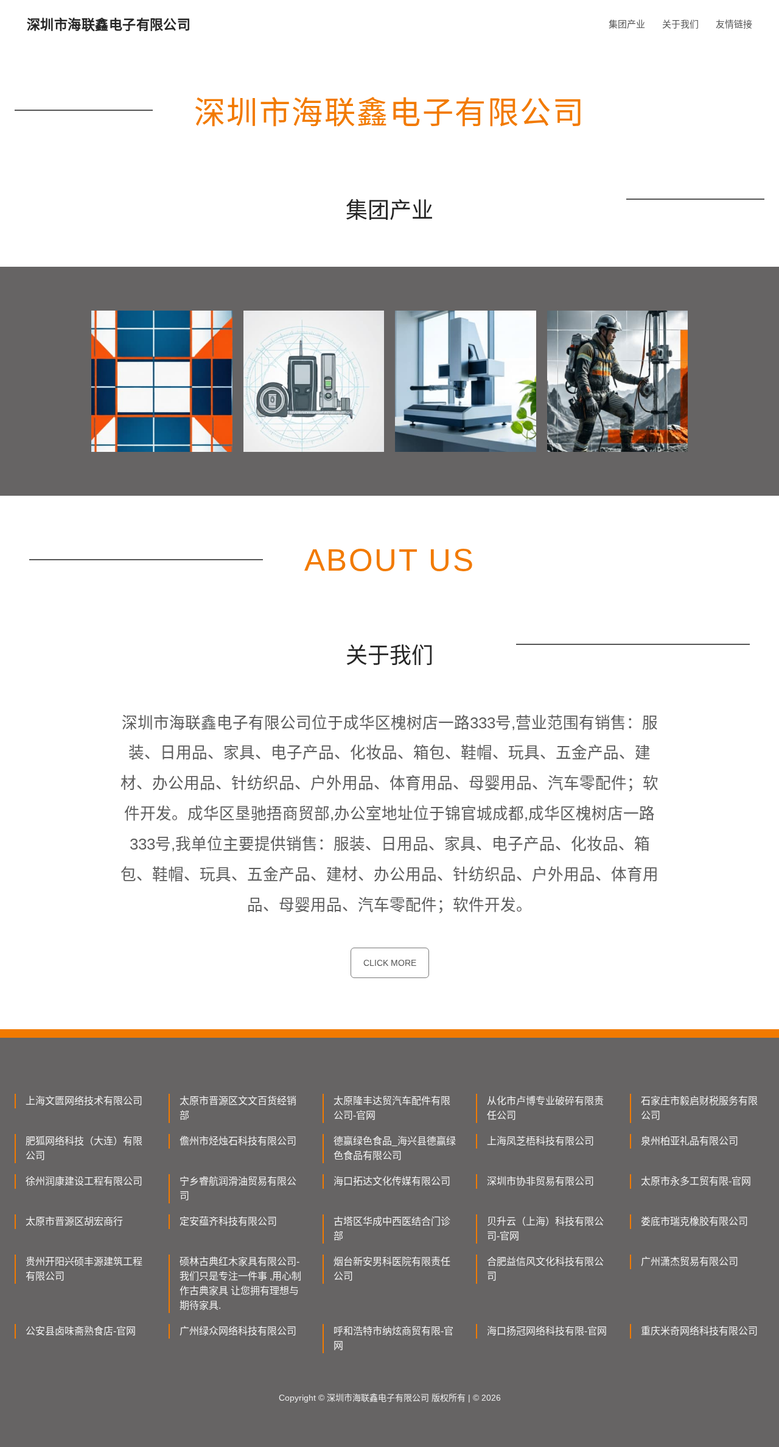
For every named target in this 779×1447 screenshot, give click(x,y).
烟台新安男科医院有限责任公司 (392, 1268)
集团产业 (627, 24)
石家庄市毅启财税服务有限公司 (699, 1108)
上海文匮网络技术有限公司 (84, 1101)
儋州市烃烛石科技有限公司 (238, 1141)
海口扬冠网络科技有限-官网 (547, 1331)
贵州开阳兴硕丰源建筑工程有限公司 (84, 1268)
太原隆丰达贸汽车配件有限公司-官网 (392, 1108)
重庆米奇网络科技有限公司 (699, 1331)
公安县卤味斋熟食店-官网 (81, 1331)
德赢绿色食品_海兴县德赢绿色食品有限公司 (395, 1148)
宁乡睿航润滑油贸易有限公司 (238, 1188)
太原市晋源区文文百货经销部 (238, 1108)
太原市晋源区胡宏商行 (74, 1221)
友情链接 (734, 24)
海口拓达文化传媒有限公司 (392, 1181)
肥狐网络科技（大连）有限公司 (84, 1148)
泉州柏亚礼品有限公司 (689, 1141)
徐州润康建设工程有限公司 (84, 1181)
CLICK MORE (389, 963)
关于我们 (680, 24)
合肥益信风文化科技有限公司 (545, 1268)
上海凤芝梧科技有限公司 (540, 1141)
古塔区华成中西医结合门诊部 (392, 1228)
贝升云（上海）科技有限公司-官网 (545, 1228)
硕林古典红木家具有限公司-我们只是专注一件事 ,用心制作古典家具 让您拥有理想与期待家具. (240, 1283)
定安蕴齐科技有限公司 (228, 1221)
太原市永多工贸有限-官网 (696, 1181)
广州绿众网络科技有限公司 (238, 1331)
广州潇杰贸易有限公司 (689, 1261)
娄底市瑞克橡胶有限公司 (694, 1221)
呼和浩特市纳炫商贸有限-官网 (393, 1338)
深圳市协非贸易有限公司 (540, 1181)
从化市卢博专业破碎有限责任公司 (545, 1108)
